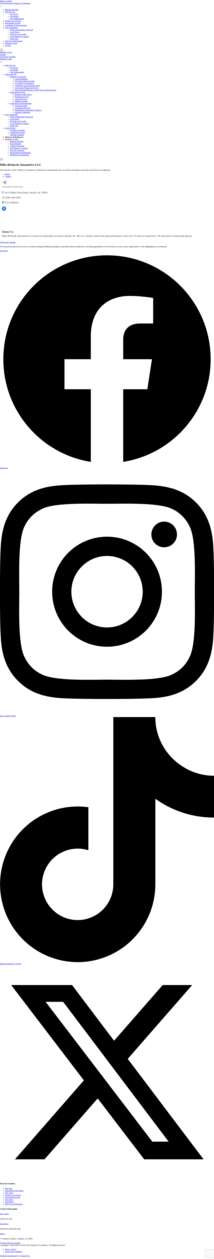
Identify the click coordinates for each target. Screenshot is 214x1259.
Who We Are (10, 12)
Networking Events (12, 23)
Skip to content (6, 1)
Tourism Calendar (17, 135)
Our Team (14, 14)
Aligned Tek (25, 1256)
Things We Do (10, 74)
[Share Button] (4, 182)
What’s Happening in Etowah (21, 30)
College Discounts (17, 146)
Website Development (8, 1256)
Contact (8, 45)
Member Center (11, 43)
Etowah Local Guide (18, 34)
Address (2, 1234)
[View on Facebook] (4, 210)
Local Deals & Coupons (19, 36)
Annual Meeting (21, 79)
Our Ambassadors (17, 19)
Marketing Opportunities (19, 155)
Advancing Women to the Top (27, 88)
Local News (14, 32)
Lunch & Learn (21, 99)
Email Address (4, 1224)
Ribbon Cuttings (21, 101)
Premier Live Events (13, 21)
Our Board (14, 16)
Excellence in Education (24, 83)
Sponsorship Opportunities (20, 153)
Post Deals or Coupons (19, 148)
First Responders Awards (24, 81)
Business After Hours (23, 94)
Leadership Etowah (22, 108)
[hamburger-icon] (1, 6)
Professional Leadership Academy (28, 110)
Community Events (17, 132)
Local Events (10, 128)
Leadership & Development (16, 25)
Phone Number (4, 1214)
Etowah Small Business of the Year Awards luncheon (35, 90)
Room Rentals (15, 144)
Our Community (11, 28)
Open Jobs (14, 39)
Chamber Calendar (17, 130)
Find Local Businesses (14, 41)
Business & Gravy (22, 97)
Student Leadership (22, 112)
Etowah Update (21, 106)
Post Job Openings (17, 150)
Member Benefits (11, 10)
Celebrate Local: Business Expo (27, 86)
